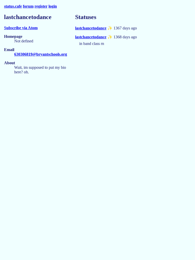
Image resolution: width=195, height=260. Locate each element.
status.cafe (13, 6)
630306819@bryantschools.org (40, 54)
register (41, 6)
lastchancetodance (90, 28)
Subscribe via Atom (21, 28)
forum (28, 6)
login (52, 6)
